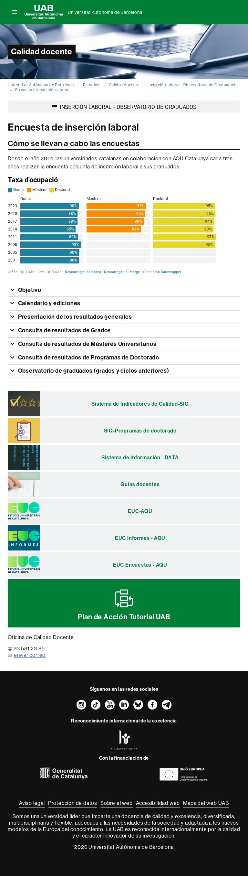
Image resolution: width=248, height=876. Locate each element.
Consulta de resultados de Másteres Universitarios (87, 343)
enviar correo (30, 655)
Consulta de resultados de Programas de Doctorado (88, 357)
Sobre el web (116, 803)
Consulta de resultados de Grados (64, 330)
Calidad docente (124, 84)
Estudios (91, 84)
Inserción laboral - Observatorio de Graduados (192, 84)
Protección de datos (72, 803)
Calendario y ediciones (48, 303)
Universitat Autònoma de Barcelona (105, 12)
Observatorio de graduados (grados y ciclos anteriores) (93, 370)
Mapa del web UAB (206, 803)
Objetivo (29, 290)
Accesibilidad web (158, 803)
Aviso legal (32, 803)
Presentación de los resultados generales (74, 316)
